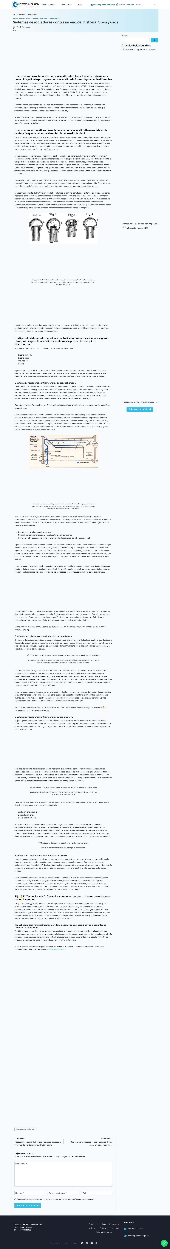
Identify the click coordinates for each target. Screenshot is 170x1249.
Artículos (92, 1228)
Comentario (21, 1163)
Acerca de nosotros (110, 1224)
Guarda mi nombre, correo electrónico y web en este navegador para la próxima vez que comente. (55, 1199)
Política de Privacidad (109, 1228)
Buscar (125, 35)
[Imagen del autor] (14, 27)
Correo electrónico (58, 1193)
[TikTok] (96, 1243)
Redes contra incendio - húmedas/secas (46, 18)
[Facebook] (82, 1243)
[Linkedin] (87, 1243)
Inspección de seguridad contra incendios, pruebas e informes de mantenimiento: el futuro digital (37, 1141)
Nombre (19, 1193)
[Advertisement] (63, 54)
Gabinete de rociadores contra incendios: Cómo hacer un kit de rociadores (91, 1141)
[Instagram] (92, 1243)
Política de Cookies (104, 1232)
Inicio (15, 14)
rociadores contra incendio (25, 1129)
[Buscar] (154, 40)
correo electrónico (58, 949)
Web (85, 1193)
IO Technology (25, 27)
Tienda (80, 4)
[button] (164, 1243)
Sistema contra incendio (28, 14)
